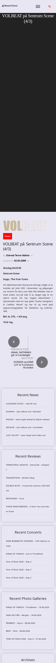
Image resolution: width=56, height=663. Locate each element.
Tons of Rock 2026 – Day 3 (18, 569)
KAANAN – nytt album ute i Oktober (23, 411)
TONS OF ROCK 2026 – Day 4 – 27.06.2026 (26, 639)
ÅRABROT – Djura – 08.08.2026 (20, 623)
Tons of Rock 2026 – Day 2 (18, 577)
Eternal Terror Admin (17, 255)
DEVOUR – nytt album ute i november (24, 427)
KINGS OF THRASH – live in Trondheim (24, 553)
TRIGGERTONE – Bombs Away (20, 477)
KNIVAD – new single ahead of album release (28, 419)
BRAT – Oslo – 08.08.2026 (18, 631)
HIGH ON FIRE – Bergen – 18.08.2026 (23, 615)
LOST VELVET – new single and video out (26, 435)
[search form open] (50, 6)
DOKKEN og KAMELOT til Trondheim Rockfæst (23, 364)
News (8, 236)
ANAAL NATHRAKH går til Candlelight (21, 354)
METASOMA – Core (15, 498)
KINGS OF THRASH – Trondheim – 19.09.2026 (27, 607)
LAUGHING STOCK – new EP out (21, 403)
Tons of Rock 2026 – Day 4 (18, 561)
